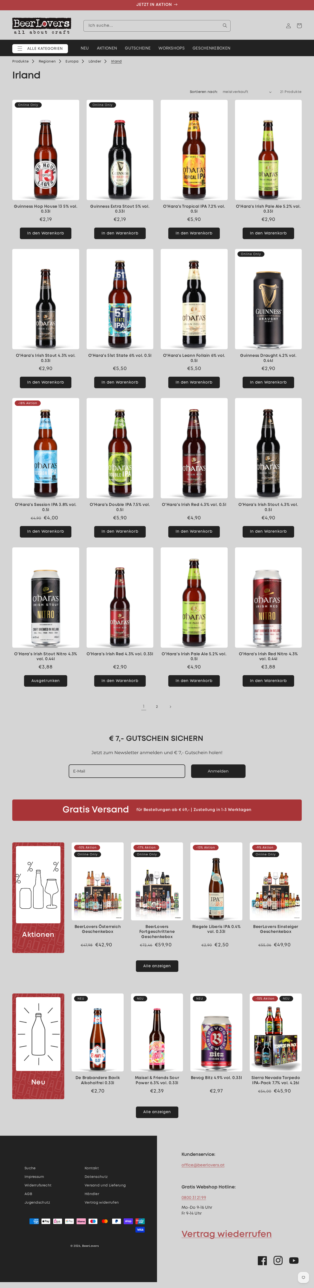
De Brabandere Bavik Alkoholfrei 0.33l (98, 1080)
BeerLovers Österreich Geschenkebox (98, 929)
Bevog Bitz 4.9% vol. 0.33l (216, 1078)
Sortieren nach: (204, 91)
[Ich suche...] (225, 25)
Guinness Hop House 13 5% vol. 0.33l (45, 209)
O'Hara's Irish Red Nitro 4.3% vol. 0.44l (268, 656)
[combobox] (157, 25)
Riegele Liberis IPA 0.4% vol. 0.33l (216, 929)
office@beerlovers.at (203, 1165)
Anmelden (218, 771)
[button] (40, 48)
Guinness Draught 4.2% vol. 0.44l (268, 358)
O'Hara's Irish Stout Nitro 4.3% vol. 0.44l (45, 656)
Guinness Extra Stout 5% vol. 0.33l (119, 209)
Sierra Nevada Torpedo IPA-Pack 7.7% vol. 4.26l (275, 1080)
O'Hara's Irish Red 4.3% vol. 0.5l (194, 505)
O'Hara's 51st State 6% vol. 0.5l (120, 356)
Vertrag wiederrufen (227, 1234)
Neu (38, 1083)
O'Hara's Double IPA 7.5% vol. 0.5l (120, 507)
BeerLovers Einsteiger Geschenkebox (275, 929)
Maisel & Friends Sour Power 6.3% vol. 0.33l (157, 1080)
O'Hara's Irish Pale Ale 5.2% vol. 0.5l (194, 656)
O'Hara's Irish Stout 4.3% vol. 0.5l (268, 507)
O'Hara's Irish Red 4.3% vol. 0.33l (120, 654)
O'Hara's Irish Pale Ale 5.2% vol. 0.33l (268, 209)
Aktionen (38, 935)
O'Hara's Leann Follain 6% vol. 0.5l (194, 358)
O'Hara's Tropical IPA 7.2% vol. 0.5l (194, 209)
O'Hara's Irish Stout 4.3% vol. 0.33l (46, 358)
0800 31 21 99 (194, 1198)
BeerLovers (90, 1246)
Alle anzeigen (157, 966)
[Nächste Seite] (170, 706)
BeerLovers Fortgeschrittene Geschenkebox (157, 932)
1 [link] (143, 706)
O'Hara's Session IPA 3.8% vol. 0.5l (46, 507)
